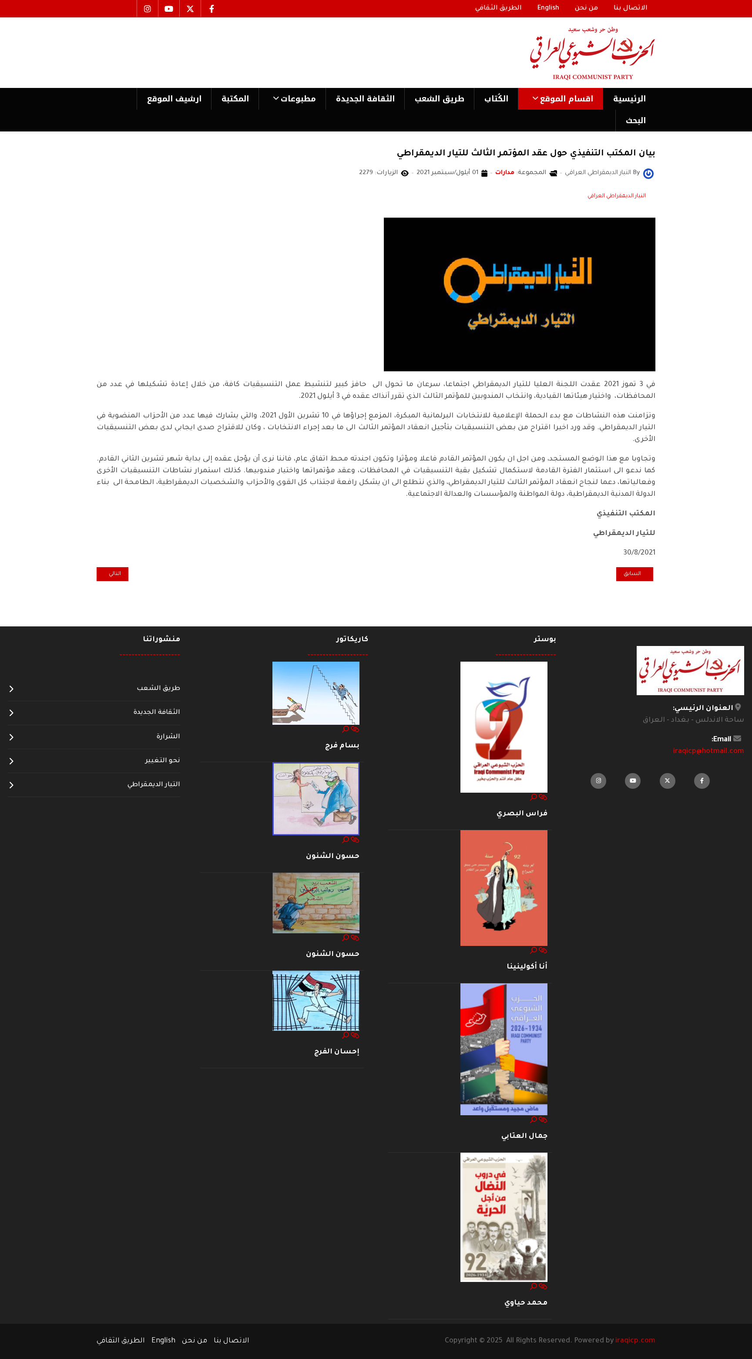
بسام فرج (342, 746)
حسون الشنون (332, 857)
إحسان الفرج (336, 1052)
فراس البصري (522, 814)
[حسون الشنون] (315, 799)
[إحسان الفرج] (315, 1001)
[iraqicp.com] (580, 52)
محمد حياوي (525, 1303)
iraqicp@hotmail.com (708, 752)
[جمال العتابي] (503, 1050)
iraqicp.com (635, 1341)
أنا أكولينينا (527, 967)
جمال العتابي (524, 1136)
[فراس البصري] (503, 727)
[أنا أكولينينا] (503, 888)
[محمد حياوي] (503, 1218)
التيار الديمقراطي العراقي (617, 196)
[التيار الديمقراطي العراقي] (648, 174)
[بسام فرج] (315, 694)
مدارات (504, 173)
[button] (560, 99)
